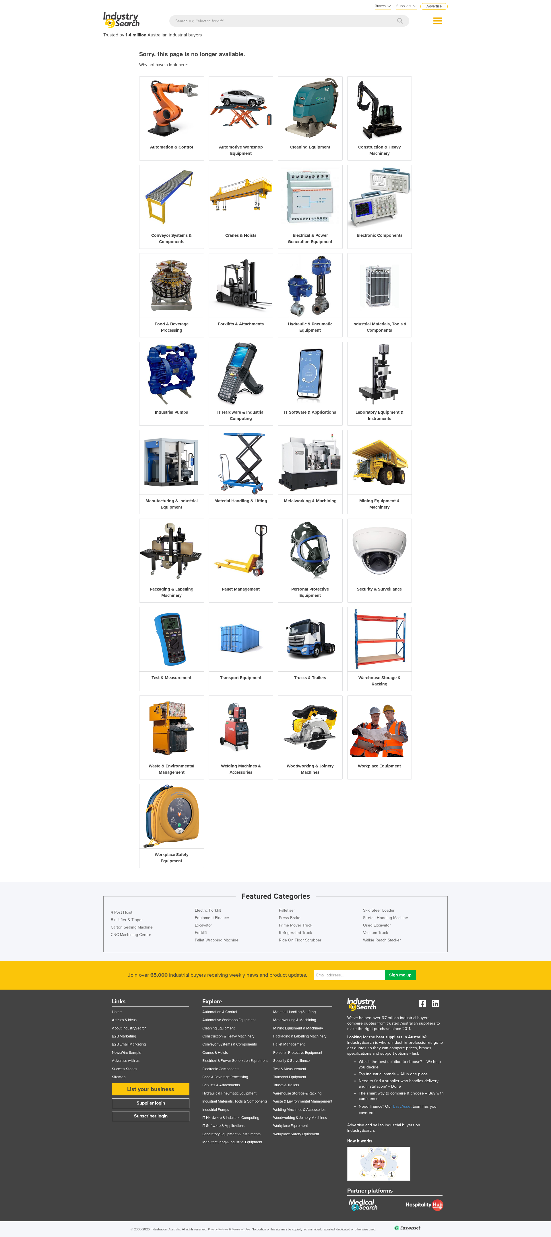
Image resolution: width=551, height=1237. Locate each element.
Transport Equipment (289, 1077)
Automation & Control (219, 1012)
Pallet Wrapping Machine (216, 940)
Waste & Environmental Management (302, 1101)
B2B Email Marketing (129, 1044)
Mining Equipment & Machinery (298, 1028)
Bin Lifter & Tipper (127, 919)
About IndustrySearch (129, 1028)
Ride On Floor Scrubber (300, 940)
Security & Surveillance (291, 1060)
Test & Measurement (289, 1069)
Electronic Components (220, 1069)
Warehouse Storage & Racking (297, 1093)
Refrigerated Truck (295, 932)
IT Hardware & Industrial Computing (230, 1117)
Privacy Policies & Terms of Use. (229, 1229)
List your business (150, 1089)
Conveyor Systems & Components (229, 1044)
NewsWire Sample (126, 1052)
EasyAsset (402, 1106)
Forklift (201, 932)
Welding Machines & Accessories (299, 1109)
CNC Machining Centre (131, 934)
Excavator (203, 925)
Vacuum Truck (375, 932)
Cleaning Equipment (218, 1028)
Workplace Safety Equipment (296, 1134)
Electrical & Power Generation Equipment (235, 1060)
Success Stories (124, 1069)
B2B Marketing (124, 1036)
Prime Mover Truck (295, 925)
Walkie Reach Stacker (382, 940)
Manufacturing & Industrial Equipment (232, 1142)
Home (117, 1012)
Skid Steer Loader (379, 910)
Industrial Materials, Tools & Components (234, 1101)
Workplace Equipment (290, 1125)
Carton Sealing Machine (132, 927)
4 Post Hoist (121, 912)
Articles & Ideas (124, 1020)
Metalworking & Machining (294, 1020)
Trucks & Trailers (286, 1085)
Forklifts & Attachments (221, 1085)
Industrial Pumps (215, 1109)
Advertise (434, 6)
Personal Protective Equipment (297, 1052)
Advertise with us (125, 1060)
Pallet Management (289, 1044)
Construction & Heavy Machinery (228, 1036)
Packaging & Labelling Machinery (299, 1036)
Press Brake (289, 917)
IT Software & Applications (223, 1125)
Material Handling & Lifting (294, 1012)
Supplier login (151, 1103)
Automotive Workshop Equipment (229, 1020)
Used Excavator (377, 925)
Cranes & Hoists (215, 1052)
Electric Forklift (208, 910)
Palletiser (287, 910)
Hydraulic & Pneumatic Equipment (229, 1093)
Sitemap (118, 1077)
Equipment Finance (212, 917)
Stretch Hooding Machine (385, 917)
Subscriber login (151, 1116)
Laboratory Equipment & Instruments (231, 1134)
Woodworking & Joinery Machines (300, 1117)
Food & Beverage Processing (225, 1077)
